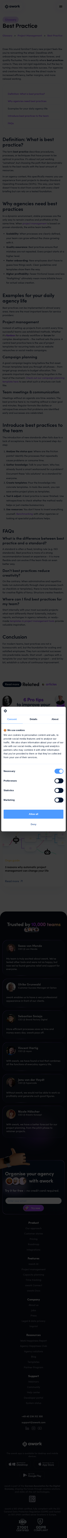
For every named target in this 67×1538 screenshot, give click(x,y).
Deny (33, 824)
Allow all (33, 814)
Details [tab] (33, 719)
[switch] (59, 780)
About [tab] (55, 719)
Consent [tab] (12, 719)
